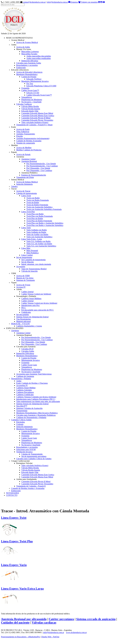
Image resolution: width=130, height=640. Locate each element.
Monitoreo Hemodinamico (26, 429)
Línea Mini (25, 248)
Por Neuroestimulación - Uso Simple (41, 164)
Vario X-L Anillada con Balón (38, 241)
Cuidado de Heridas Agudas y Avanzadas (27, 488)
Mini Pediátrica (32, 253)
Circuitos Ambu (27, 351)
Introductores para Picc (30, 305)
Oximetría (25, 88)
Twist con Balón (33, 198)
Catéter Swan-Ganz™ (30, 90)
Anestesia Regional (29, 161)
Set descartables (22, 314)
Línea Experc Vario (14, 565)
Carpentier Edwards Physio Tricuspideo (37, 120)
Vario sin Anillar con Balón (37, 234)
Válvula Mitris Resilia (30, 106)
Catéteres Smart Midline (26, 388)
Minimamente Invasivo (30, 433)
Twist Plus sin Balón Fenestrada (39, 221)
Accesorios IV (22, 385)
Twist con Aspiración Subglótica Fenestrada (44, 209)
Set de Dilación (27, 262)
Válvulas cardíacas (44, 622)
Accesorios (20, 266)
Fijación (19, 136)
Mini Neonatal (32, 250)
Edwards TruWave (33, 79)
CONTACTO (11, 495)
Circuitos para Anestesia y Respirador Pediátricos (36, 415)
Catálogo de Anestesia (25, 376)
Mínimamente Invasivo (30, 360)
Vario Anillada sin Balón (36, 232)
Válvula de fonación (29, 271)
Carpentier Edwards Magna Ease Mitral (37, 113)
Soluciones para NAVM (26, 449)
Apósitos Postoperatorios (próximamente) (32, 138)
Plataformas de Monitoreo (31, 99)
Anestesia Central (28, 159)
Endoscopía (21, 67)
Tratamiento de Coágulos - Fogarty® (31, 486)
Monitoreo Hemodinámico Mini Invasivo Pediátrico (37, 413)
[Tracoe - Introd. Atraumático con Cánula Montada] (13, 32)
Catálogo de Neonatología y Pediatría (31, 417)
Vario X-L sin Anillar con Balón (39, 244)
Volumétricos (26, 97)
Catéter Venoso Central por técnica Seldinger (39, 303)
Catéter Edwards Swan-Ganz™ (39, 95)
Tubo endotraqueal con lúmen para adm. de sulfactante (38, 401)
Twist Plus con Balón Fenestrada (39, 216)
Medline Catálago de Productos (28, 150)
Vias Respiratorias (23, 319)
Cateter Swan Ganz (29, 438)
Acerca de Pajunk (23, 154)
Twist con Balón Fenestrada (37, 200)
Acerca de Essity (23, 129)
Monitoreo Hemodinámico (26, 74)
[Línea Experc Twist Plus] (10, 551)
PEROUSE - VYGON (20, 324)
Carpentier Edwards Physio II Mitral (35, 118)
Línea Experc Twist (13, 517)
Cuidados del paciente (15, 622)
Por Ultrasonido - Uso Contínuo (39, 170)
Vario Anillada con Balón (36, 230)
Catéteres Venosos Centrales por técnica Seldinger (36, 397)
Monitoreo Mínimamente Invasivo (35, 81)
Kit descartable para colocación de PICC (37, 310)
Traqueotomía (21, 411)
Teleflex (14, 186)
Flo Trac (29, 83)
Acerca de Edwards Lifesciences (29, 72)
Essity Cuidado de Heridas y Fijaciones (32, 383)
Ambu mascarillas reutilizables (38, 58)
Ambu (18, 381)
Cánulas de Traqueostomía (32, 454)
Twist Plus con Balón (35, 214)
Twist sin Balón (32, 202)
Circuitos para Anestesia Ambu (28, 63)
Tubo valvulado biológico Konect (34, 122)
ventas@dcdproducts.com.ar (34, 2)
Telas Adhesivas (22, 131)
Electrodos (20, 422)
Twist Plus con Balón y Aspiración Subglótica (44, 223)
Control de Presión (28, 77)
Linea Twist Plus (28, 212)
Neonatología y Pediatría (21, 378)
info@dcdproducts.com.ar (57, 2)
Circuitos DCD (27, 349)
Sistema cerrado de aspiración (96, 619)
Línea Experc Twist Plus (17, 541)
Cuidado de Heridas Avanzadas (28, 141)
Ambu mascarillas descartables (38, 56)
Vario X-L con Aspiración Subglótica (41, 246)
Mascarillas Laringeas (30, 51)
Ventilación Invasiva (24, 452)
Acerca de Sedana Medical (27, 182)
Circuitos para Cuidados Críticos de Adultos (33, 459)
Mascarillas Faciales (29, 54)
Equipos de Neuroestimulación (33, 175)
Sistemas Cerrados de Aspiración (29, 408)
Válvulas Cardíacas (24, 104)
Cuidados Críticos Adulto (21, 420)
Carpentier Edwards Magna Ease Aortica (37, 115)
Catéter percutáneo (61, 619)
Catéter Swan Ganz (29, 365)
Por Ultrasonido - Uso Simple (38, 168)
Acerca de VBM (23, 276)
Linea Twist (26, 196)
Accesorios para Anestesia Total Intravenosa (34, 374)
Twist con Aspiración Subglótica (39, 207)
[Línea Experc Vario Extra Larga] (10, 598)
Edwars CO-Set (32, 93)
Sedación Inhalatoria (24, 184)
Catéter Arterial (27, 292)
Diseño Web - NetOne (50, 637)
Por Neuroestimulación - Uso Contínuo (42, 166)
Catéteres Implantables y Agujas (29, 326)
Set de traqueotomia (24, 257)
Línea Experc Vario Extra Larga (22, 588)
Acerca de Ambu (23, 47)
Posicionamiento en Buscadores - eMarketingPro (20, 637)
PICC (23, 308)
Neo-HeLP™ (21, 406)
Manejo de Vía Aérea (24, 278)
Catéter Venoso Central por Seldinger (36, 294)
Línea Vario (26, 228)
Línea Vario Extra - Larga (31, 239)
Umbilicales (26, 312)
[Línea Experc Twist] (10, 529)
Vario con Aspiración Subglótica (39, 237)
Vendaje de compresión (25, 143)
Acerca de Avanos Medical (27, 42)
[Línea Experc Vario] (10, 575)
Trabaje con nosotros (89, 2)
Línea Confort (27, 255)
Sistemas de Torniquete (25, 280)
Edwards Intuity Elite (29, 111)
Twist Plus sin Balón (34, 218)
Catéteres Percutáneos (25, 392)
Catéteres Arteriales (24, 390)
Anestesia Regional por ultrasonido (24, 619)
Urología (19, 424)
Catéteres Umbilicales (25, 395)
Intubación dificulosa (29, 61)
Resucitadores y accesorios (27, 65)
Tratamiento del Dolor (25, 177)
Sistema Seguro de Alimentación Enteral (32, 317)
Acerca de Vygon (23, 285)
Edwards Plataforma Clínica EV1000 (41, 86)
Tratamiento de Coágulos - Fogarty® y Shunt (34, 125)
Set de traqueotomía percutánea (33, 456)
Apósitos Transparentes (25, 134)
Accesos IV (21, 287)
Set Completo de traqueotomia (33, 260)
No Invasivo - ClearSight (31, 102)
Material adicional (23, 321)
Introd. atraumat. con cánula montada (36, 264)
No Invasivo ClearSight (30, 372)
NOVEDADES (12, 493)
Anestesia (15, 330)
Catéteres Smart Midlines (31, 298)
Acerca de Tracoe (23, 191)
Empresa (74, 2)
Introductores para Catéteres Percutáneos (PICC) (35, 399)
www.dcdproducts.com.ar (76, 632)
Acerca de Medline (23, 147)
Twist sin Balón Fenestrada (37, 205)
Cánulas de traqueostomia (26, 193)
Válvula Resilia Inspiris (30, 109)
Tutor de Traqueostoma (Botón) (34, 269)
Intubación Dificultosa (25, 353)
